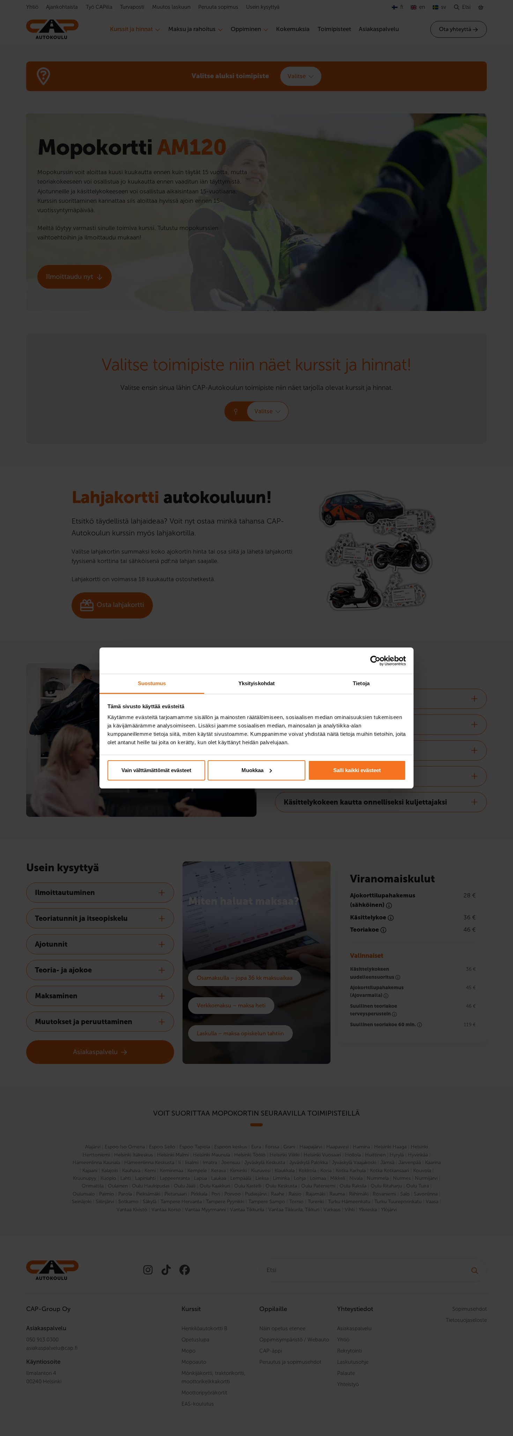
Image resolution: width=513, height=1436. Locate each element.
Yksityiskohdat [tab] (256, 683)
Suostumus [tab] (152, 683)
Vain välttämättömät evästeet (156, 770)
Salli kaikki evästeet (357, 770)
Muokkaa (252, 770)
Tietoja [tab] (361, 683)
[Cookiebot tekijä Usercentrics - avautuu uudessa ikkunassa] (375, 661)
